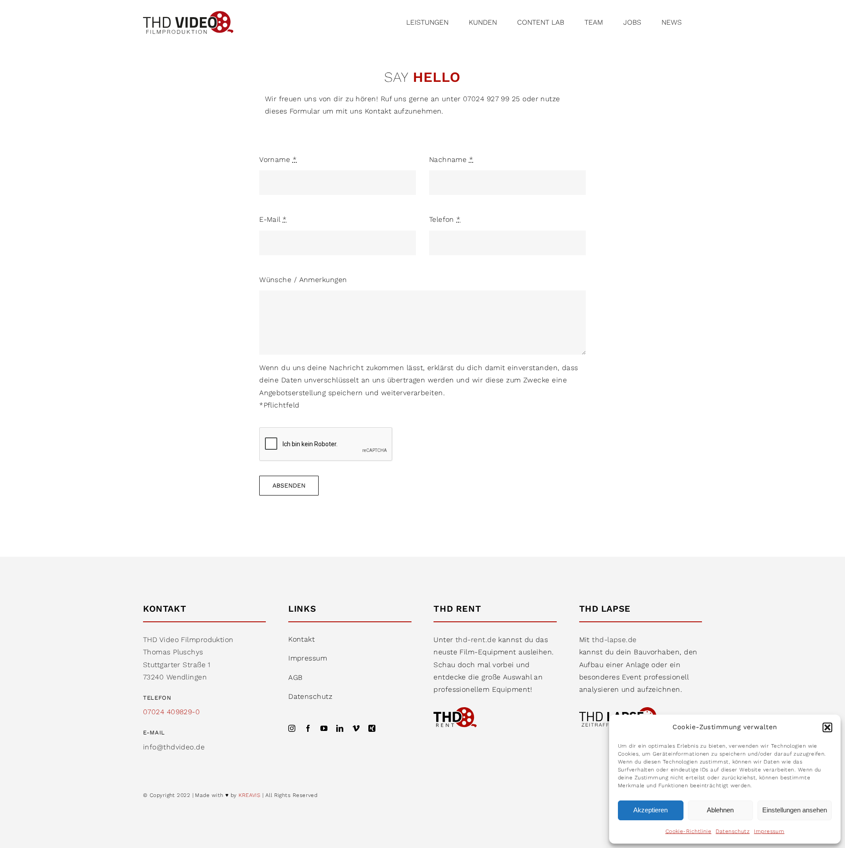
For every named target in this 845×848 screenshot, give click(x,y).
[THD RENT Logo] (455, 710)
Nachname (451, 159)
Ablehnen (720, 810)
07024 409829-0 (171, 712)
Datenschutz (732, 831)
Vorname (278, 159)
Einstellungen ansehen (794, 810)
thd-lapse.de (614, 639)
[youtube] (323, 728)
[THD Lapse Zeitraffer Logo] (619, 710)
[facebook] (308, 728)
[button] (827, 727)
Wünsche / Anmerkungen (303, 279)
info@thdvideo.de (174, 747)
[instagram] (291, 728)
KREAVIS (249, 795)
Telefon (445, 219)
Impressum (769, 831)
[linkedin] (339, 728)
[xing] (371, 728)
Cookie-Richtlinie (688, 831)
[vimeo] (356, 728)
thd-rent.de (476, 639)
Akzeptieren (650, 810)
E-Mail (273, 219)
